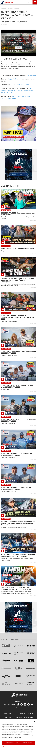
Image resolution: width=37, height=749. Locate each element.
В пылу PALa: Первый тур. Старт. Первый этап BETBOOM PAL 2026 (16, 488)
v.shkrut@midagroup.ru (18, 707)
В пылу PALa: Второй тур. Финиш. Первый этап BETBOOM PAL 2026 (17, 386)
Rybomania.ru (31, 75)
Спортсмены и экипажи (23, 717)
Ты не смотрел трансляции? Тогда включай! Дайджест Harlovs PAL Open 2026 (18, 555)
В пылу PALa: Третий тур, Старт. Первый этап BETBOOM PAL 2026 (18, 352)
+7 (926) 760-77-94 (18, 701)
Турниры (7, 717)
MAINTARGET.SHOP (23, 85)
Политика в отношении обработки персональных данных (17, 746)
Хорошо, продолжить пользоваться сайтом (18, 743)
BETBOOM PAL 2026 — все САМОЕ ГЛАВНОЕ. (18, 248)
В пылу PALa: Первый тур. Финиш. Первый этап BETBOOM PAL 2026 (17, 454)
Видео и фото (9, 8)
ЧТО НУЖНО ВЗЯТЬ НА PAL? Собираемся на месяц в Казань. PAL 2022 (17, 90)
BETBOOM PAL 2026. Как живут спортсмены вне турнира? (18, 214)
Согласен (18, 47)
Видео (3, 8)
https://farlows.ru (14, 79)
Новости (16, 8)
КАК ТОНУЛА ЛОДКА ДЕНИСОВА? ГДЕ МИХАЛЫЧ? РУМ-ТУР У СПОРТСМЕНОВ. (16, 588)
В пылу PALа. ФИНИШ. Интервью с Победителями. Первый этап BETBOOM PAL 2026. (18, 317)
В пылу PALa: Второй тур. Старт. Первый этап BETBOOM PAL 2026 (18, 420)
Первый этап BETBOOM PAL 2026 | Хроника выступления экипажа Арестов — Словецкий (17, 280)
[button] (34, 721)
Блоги (30, 713)
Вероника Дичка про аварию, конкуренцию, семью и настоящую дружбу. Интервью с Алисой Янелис (18, 523)
